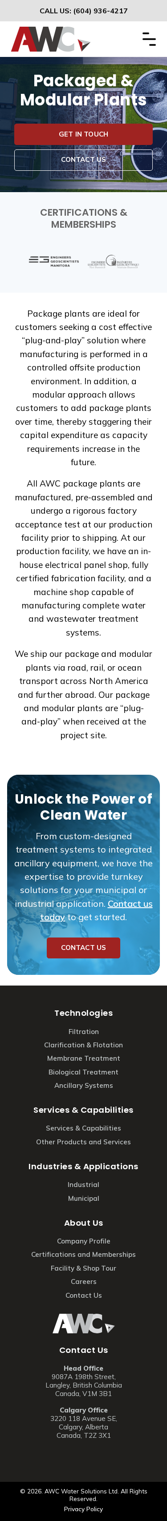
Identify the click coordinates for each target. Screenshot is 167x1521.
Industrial (83, 1184)
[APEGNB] (113, 261)
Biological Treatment (83, 1072)
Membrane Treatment (83, 1058)
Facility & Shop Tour (83, 1268)
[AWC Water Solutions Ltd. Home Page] (51, 31)
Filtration (84, 1031)
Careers (84, 1281)
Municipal (83, 1198)
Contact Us (83, 1350)
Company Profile (83, 1241)
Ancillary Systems (83, 1085)
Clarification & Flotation (83, 1045)
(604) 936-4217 (100, 10)
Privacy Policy (83, 1509)
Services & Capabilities (83, 1109)
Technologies (83, 1012)
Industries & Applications (83, 1166)
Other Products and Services (83, 1142)
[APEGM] (54, 261)
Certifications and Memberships (83, 1254)
